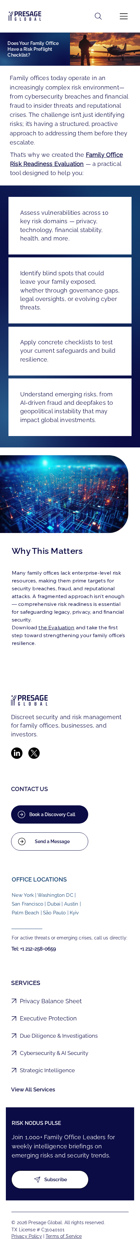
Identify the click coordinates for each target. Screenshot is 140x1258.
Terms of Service (64, 1236)
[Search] (98, 16)
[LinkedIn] (16, 753)
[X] (34, 753)
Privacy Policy (26, 1236)
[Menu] (124, 16)
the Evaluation (56, 627)
